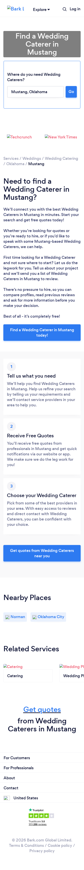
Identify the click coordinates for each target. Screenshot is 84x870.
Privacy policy (42, 851)
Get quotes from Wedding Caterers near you (42, 553)
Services (11, 158)
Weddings (31, 158)
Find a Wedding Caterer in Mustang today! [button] (42, 332)
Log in (75, 9)
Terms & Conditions (26, 845)
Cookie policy (60, 845)
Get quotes (42, 709)
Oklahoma (15, 164)
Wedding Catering (61, 158)
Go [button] (71, 91)
